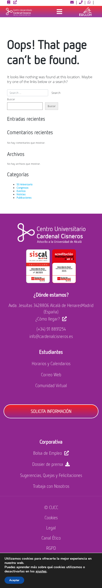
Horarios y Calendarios (51, 363)
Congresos (22, 187)
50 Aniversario (24, 184)
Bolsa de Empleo (47, 453)
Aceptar (14, 580)
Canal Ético (51, 537)
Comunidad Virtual (51, 385)
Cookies (51, 517)
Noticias (21, 194)
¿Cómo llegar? (47, 318)
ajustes (41, 571)
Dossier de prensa (47, 464)
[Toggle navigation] (59, 11)
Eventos (21, 191)
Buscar (11, 99)
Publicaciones (24, 197)
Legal (51, 527)
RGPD (51, 548)
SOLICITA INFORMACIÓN (51, 411)
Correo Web (51, 374)
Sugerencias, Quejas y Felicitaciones (51, 475)
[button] (72, 2)
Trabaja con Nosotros (51, 486)
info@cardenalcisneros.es (51, 336)
